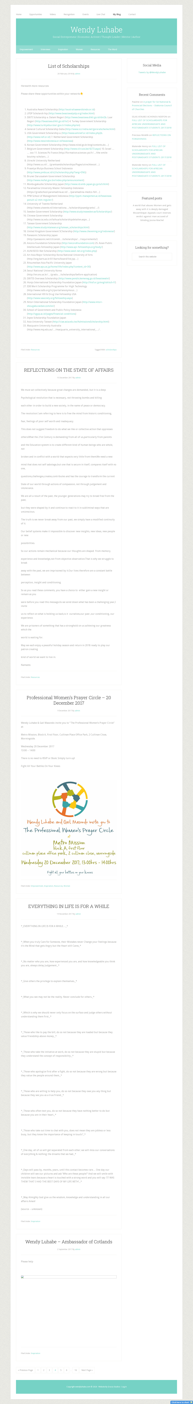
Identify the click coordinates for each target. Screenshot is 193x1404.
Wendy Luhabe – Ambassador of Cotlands (68, 1242)
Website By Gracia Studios (109, 1387)
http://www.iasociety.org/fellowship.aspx (50, 298)
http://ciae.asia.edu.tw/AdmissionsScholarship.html (80, 321)
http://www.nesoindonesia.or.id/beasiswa (50, 141)
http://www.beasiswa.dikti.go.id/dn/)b (85, 117)
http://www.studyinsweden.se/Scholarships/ (87, 211)
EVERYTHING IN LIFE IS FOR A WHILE (68, 906)
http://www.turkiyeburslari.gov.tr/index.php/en (53, 125)
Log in (124, 1387)
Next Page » (87, 1370)
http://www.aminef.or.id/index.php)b (82, 133)
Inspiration (48, 886)
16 (75, 1370)
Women (67, 886)
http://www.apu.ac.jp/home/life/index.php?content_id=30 (59, 266)
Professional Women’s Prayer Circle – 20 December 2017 (69, 700)
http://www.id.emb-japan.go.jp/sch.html (86, 184)
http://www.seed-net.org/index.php (77, 251)
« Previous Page (25, 1370)
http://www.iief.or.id (39, 137)
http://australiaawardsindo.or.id (76, 109)
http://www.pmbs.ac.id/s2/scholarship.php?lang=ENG (56, 172)
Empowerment (37, 886)
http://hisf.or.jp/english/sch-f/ (99, 282)
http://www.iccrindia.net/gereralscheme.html (90, 129)
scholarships (111, 350)
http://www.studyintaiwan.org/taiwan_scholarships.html (58, 227)
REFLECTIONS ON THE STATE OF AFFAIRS (69, 370)
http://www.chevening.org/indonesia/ (94, 231)
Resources (35, 350)
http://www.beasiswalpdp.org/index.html (71, 113)
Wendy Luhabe (96, 29)
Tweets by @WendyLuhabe (152, 72)
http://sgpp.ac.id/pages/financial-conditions (51, 313)
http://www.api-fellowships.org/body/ (81, 247)
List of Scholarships (68, 66)
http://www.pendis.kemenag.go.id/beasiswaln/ (84, 278)
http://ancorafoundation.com (78, 243)
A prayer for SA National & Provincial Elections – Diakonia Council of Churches (152, 106)
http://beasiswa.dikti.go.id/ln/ (52, 121)
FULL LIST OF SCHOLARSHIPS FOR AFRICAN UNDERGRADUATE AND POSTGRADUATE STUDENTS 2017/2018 (151, 124)
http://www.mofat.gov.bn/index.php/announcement (55, 180)
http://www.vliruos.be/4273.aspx (82, 148)
